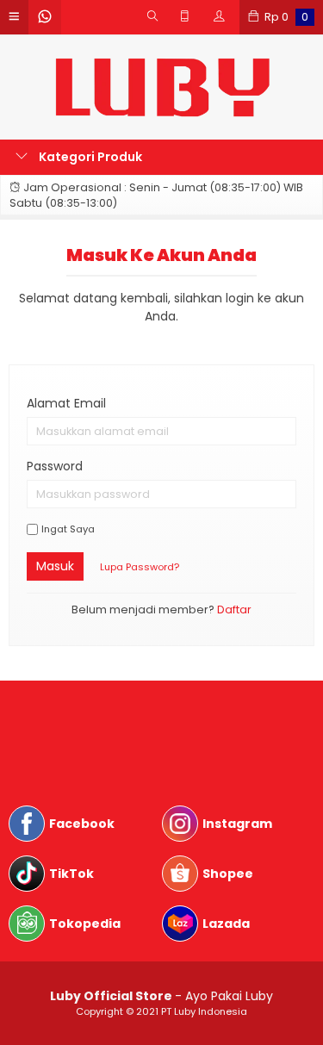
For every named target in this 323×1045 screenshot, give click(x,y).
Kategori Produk (89, 156)
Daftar (234, 609)
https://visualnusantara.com (95, 723)
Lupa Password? (139, 567)
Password (55, 466)
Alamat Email (66, 403)
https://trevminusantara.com (98, 741)
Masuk (55, 566)
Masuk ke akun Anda (161, 255)
